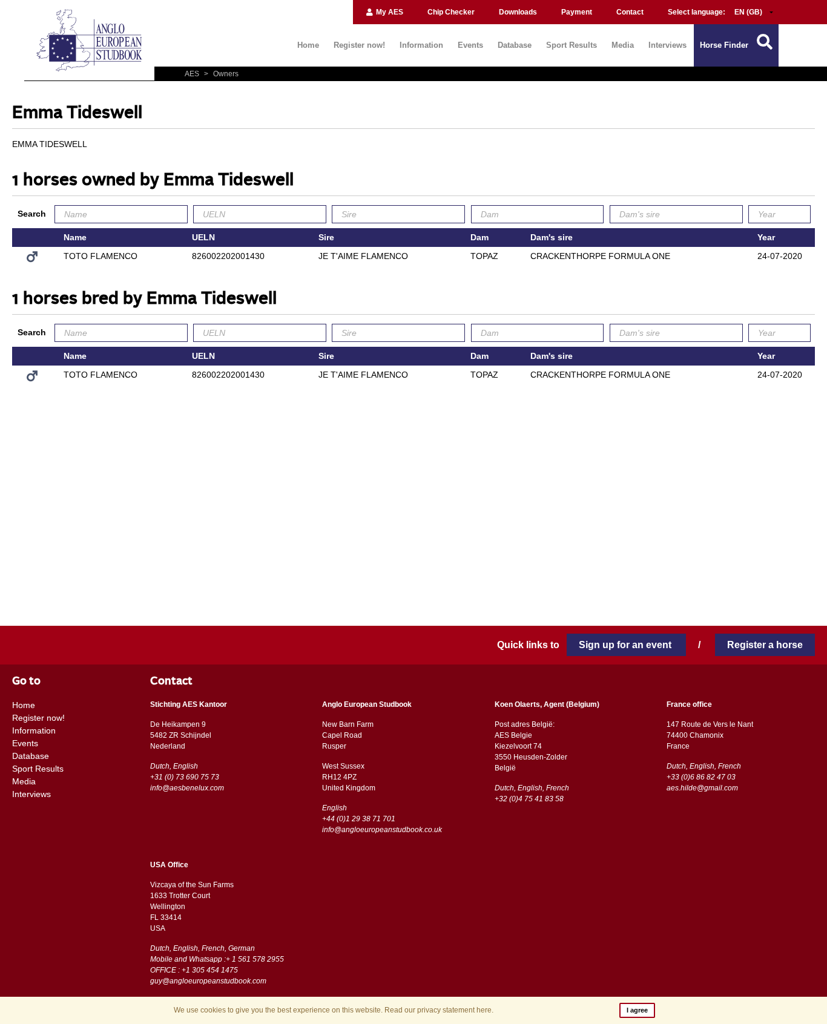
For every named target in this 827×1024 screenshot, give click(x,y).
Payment (576, 12)
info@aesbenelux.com (187, 788)
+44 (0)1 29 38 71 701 (358, 819)
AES (193, 74)
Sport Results (571, 45)
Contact (630, 12)
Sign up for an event (626, 645)
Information (421, 45)
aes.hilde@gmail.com (702, 788)
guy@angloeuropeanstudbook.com (208, 981)
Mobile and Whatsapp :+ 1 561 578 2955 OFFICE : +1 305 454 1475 (217, 964)
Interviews (667, 45)
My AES (388, 12)
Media (622, 45)
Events (470, 45)
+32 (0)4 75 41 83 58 (529, 799)
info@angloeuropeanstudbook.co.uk (382, 829)
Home (308, 45)
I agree (637, 1010)
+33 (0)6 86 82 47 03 (701, 777)
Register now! (359, 45)
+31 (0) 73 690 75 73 (184, 777)
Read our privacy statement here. (438, 1010)
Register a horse (765, 645)
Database (515, 45)
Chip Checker (451, 12)
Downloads (518, 12)
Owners (221, 74)
